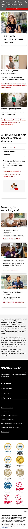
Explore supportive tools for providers (13, 302)
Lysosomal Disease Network (11, 171)
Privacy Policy (5, 411)
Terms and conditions (7, 407)
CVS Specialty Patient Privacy (9, 415)
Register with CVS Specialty (11, 239)
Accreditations (5, 431)
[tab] (14, 147)
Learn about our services (10, 270)
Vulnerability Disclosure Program (10, 427)
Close (25, 511)
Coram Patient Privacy (7, 419)
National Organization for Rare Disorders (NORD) (11, 175)
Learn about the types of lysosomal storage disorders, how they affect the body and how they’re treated (14, 85)
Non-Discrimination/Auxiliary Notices (11, 423)
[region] (14, 519)
